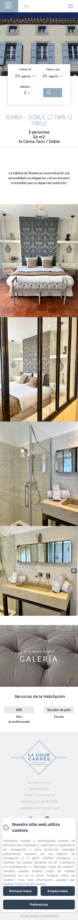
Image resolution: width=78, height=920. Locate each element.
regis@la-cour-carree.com (39, 808)
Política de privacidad (30, 884)
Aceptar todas (57, 891)
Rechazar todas (20, 891)
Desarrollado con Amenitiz (39, 916)
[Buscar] (52, 92)
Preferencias (39, 904)
